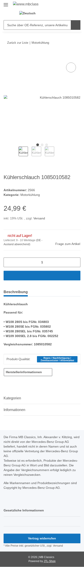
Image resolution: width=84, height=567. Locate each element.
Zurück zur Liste (17, 42)
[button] (47, 13)
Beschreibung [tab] (16, 292)
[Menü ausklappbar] (6, 3)
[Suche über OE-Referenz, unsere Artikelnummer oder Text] (75, 25)
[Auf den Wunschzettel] (71, 67)
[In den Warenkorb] (7, 56)
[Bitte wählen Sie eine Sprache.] (29, 13)
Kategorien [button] (12, 398)
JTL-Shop (50, 561)
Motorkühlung (30, 195)
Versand (39, 218)
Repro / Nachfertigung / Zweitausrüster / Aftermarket (57, 359)
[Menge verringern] (8, 262)
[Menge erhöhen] (75, 262)
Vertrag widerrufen (42, 538)
